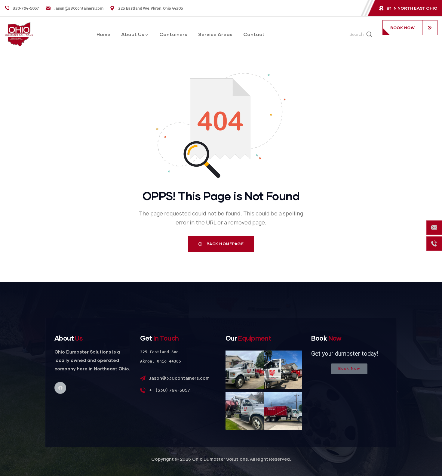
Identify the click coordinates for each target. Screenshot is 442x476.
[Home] (19, 34)
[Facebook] (60, 388)
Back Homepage (224, 243)
